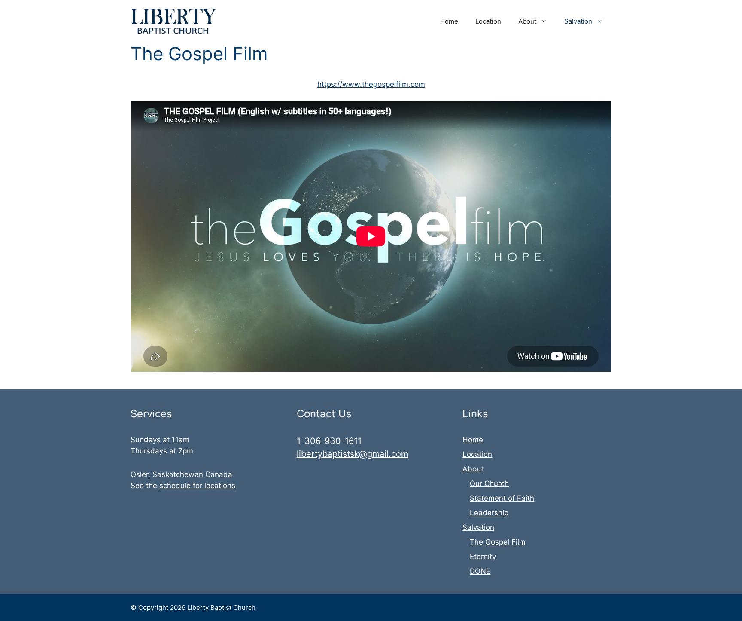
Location (488, 21)
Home (449, 21)
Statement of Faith (502, 498)
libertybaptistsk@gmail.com (352, 454)
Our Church (489, 483)
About (527, 21)
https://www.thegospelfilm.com (371, 84)
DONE (480, 571)
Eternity (483, 556)
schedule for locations (197, 485)
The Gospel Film (498, 542)
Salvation (578, 21)
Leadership (489, 512)
